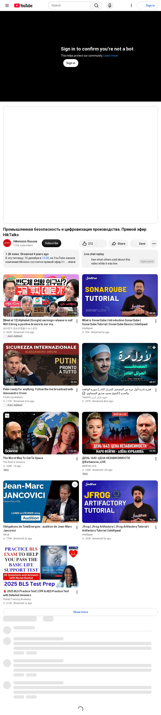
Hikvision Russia (25, 241)
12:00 (45, 258)
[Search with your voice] (110, 5)
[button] (120, 259)
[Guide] (7, 5)
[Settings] (131, 5)
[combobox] (70, 5)
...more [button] (70, 261)
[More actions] (154, 244)
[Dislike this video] (101, 244)
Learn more (110, 55)
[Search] (96, 5)
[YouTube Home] (23, 5)
